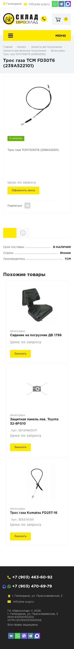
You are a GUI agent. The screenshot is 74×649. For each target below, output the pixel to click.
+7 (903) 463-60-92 (32, 577)
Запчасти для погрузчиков (47, 47)
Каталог (22, 47)
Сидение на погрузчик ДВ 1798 (36, 335)
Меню (60, 36)
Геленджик (14, 4)
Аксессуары (58, 51)
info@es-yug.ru (39, 4)
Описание (29, 232)
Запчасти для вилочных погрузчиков (25, 51)
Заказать (20, 353)
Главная (8, 47)
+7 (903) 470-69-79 (32, 586)
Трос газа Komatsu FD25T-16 (33, 512)
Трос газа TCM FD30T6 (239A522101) (24, 54)
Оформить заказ (23, 190)
